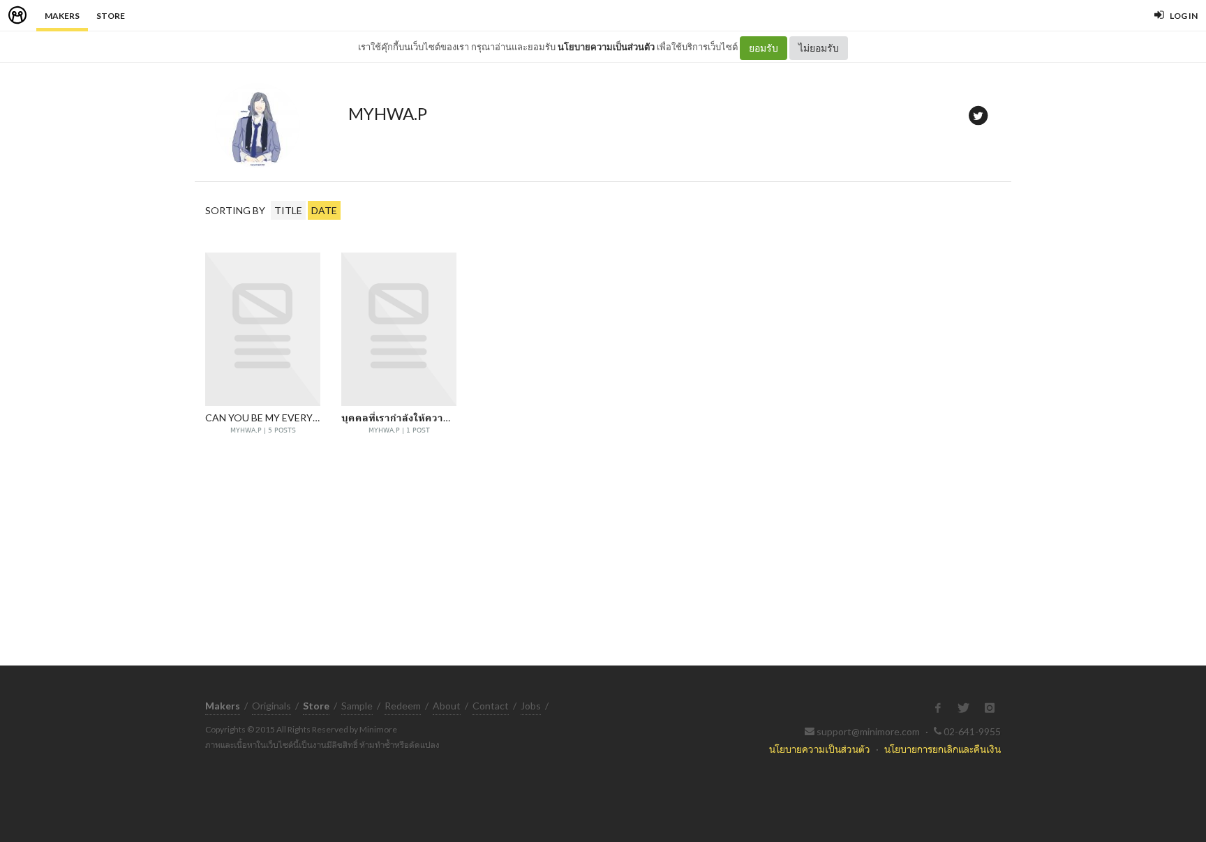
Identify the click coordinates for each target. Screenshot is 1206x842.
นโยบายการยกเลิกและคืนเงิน (942, 749)
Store (110, 15)
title (288, 210)
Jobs (531, 706)
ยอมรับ (763, 48)
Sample (357, 706)
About (447, 706)
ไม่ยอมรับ (818, 48)
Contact (490, 706)
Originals (271, 706)
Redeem (403, 706)
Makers (62, 15)
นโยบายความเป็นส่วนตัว (606, 46)
